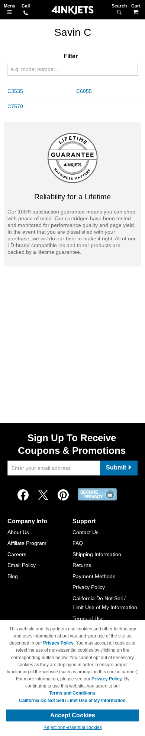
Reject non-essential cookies (73, 727)
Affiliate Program (26, 543)
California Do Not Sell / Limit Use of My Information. (72, 700)
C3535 (15, 91)
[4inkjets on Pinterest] (63, 495)
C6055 (84, 91)
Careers (16, 554)
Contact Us (85, 532)
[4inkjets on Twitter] (43, 495)
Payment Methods (93, 576)
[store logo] (72, 10)
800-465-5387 (26, 13)
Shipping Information (96, 554)
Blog (12, 576)
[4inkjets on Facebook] (23, 495)
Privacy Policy (88, 587)
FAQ (77, 543)
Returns (81, 565)
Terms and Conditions (72, 693)
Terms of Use (88, 618)
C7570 (15, 106)
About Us (18, 532)
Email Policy (21, 565)
